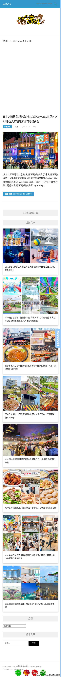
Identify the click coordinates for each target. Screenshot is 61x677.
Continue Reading (22, 194)
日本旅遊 (7, 127)
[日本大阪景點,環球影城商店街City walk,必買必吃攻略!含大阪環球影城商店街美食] (30, 151)
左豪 (16, 127)
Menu (8, 4)
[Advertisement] (30, 83)
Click (58, 338)
